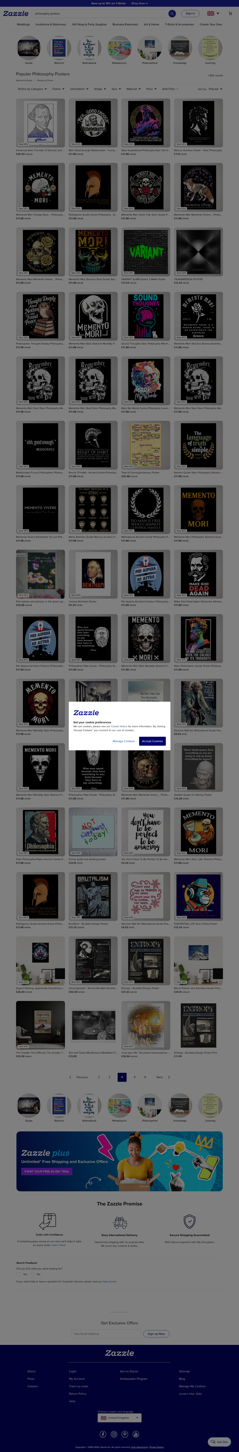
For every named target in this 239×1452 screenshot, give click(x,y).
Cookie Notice (119, 726)
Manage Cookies (124, 741)
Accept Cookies (152, 741)
